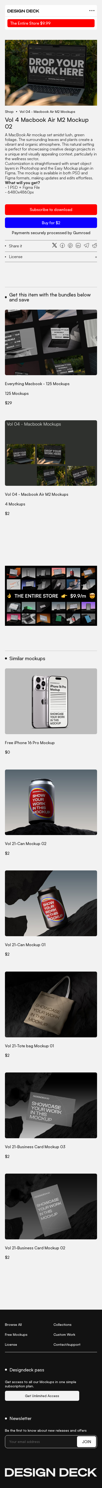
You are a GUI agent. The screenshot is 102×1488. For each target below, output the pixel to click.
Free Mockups (16, 1334)
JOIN (86, 1441)
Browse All (13, 1324)
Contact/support (66, 1344)
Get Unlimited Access (42, 1396)
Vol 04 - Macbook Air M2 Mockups (47, 112)
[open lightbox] (51, 73)
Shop (9, 112)
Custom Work (64, 1334)
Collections (62, 1324)
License (11, 1344)
